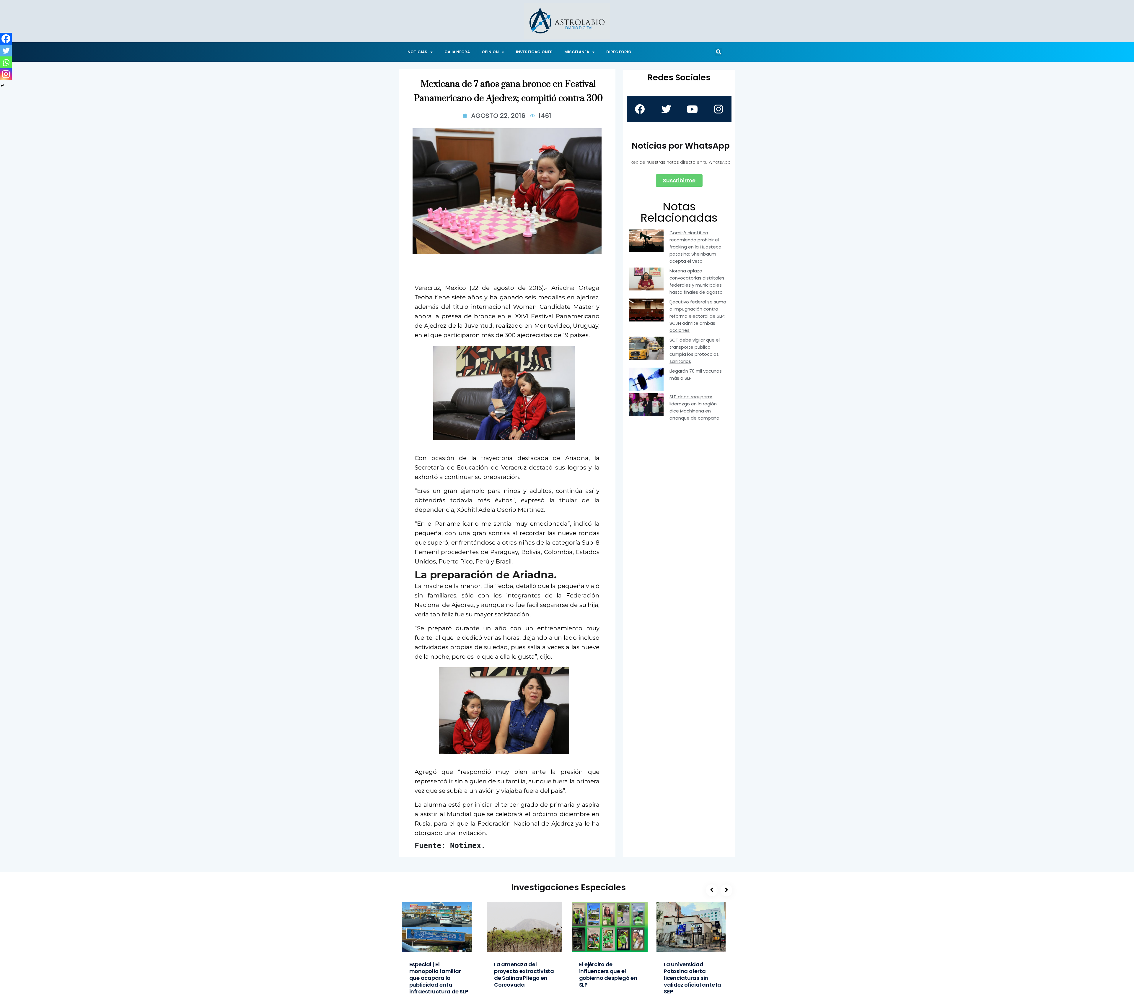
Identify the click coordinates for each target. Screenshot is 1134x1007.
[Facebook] (6, 39)
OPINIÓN (490, 52)
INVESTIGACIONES (534, 52)
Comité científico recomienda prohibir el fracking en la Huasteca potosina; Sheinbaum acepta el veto (695, 247)
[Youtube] (692, 109)
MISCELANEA (576, 52)
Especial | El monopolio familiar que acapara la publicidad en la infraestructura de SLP (438, 978)
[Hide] (2, 85)
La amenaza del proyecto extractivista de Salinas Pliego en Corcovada (524, 974)
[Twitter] (6, 50)
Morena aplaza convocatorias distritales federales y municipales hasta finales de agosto (696, 281)
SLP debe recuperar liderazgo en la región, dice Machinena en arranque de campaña (694, 407)
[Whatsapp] (6, 62)
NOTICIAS (417, 52)
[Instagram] (6, 74)
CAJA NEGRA (457, 52)
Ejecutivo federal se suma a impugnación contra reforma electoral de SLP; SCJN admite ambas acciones (697, 316)
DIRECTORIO (618, 52)
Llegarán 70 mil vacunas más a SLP (695, 374)
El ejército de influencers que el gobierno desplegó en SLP (608, 974)
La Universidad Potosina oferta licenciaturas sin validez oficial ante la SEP (692, 978)
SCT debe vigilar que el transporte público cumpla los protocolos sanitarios (694, 350)
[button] (718, 52)
